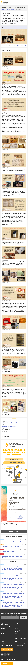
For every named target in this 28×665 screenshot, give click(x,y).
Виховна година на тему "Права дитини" (11, 541)
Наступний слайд (21, 45)
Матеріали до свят (19, 645)
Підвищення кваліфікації (6, 626)
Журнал (16, 625)
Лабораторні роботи (20, 630)
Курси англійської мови (20, 638)
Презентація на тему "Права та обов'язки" (12, 546)
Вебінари (3, 628)
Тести (16, 628)
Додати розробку (14, 531)
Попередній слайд (6, 45)
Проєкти (17, 631)
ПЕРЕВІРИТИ (23, 617)
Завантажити (7, 663)
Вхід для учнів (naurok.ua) (21, 643)
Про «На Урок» (4, 643)
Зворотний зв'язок (7, 649)
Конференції (4, 630)
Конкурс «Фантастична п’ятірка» (20, 648)
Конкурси (17, 633)
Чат (15, 636)
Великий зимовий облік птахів (9, 551)
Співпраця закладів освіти (7, 645)
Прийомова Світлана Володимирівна (10, 422)
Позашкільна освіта (6, 426)
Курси (2, 631)
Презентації (13, 426)
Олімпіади (17, 635)
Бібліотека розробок (20, 626)
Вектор (2, 633)
